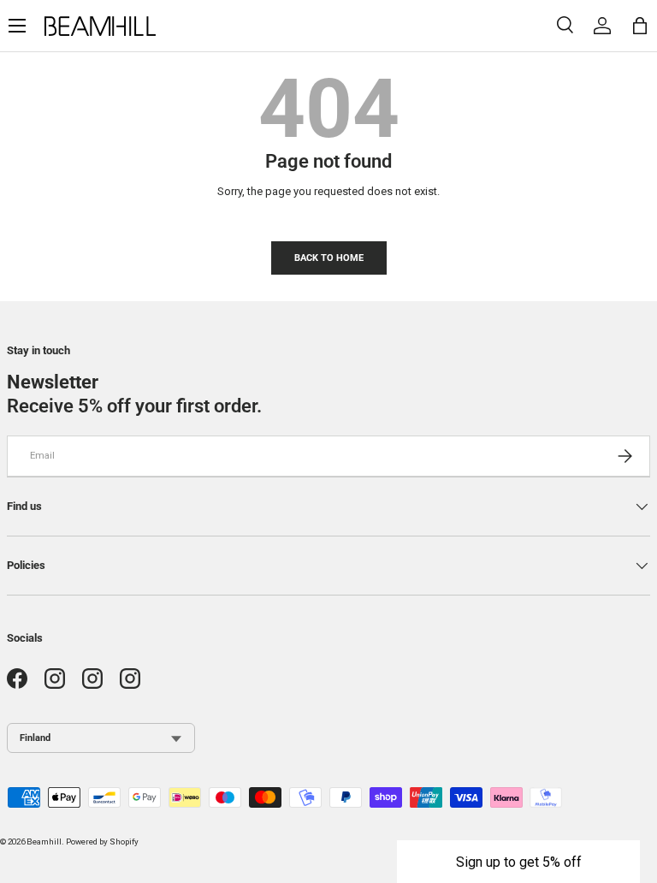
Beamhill (44, 841)
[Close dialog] (638, 769)
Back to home (329, 258)
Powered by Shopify (102, 841)
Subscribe (599, 851)
